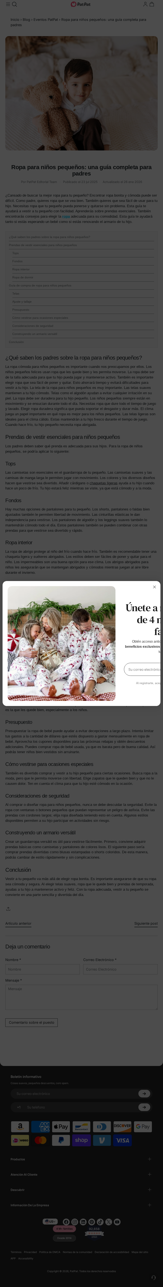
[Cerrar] (154, 587)
